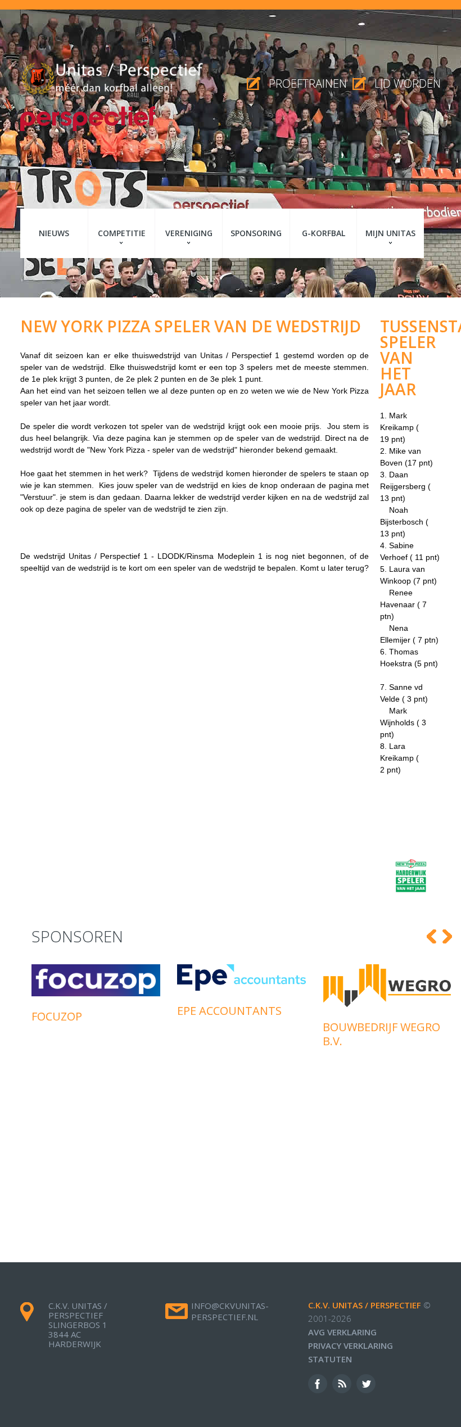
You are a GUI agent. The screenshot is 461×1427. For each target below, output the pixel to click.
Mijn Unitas (390, 233)
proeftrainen (308, 83)
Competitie (122, 233)
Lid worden (407, 83)
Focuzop (56, 1016)
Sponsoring (256, 233)
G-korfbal (323, 233)
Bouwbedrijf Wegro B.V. (381, 1034)
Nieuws (54, 233)
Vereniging (189, 233)
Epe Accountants (229, 1010)
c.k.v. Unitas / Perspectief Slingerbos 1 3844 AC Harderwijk (77, 1324)
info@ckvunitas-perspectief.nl (230, 1311)
